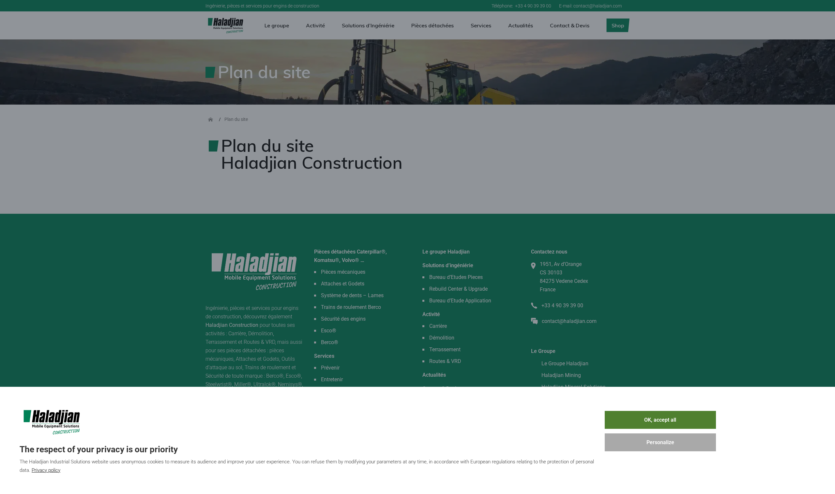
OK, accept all (660, 420)
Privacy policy (46, 470)
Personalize (660, 442)
